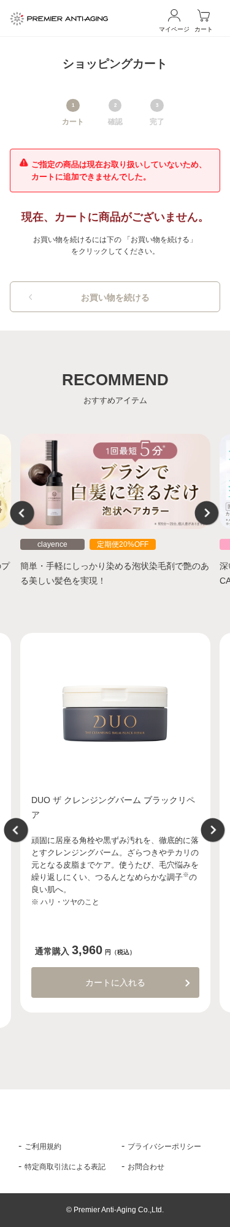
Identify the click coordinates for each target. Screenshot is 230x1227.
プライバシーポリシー (164, 1146)
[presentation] (23, 514)
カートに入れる (115, 982)
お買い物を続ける (115, 297)
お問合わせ (146, 1166)
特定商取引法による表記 (65, 1166)
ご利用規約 (43, 1146)
